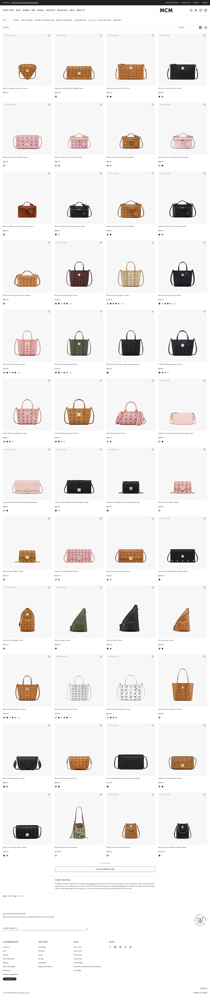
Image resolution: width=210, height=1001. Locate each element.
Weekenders (117, 20)
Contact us (185, 3)
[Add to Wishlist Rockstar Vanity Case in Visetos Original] (49, 243)
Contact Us (6, 947)
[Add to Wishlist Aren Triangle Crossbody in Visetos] (49, 36)
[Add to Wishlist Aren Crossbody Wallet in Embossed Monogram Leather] (152, 726)
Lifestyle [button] (50, 10)
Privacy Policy (78, 955)
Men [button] (33, 10)
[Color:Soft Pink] (4, 165)
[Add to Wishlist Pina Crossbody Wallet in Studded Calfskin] (204, 519)
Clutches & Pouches (104, 20)
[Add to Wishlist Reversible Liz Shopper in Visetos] (204, 657)
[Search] (191, 10)
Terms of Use (77, 951)
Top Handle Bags (80, 20)
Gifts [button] (71, 10)
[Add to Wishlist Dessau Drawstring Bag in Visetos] (152, 795)
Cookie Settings (78, 963)
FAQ (4, 951)
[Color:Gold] (56, 855)
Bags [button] (18, 10)
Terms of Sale (78, 947)
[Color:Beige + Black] (61, 303)
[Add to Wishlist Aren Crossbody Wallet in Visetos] (49, 105)
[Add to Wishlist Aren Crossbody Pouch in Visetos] (152, 36)
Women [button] (26, 10)
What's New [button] (8, 10)
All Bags (16, 20)
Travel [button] (40, 10)
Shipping (5, 963)
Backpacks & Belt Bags (64, 20)
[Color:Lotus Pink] (159, 165)
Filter (181, 27)
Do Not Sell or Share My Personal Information (87, 966)
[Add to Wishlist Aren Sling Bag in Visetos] (49, 588)
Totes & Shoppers (27, 20)
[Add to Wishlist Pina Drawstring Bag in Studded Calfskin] (204, 795)
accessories (91, 884)
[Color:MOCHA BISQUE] (4, 234)
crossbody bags (121, 886)
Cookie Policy (78, 959)
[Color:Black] (110, 96)
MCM (5, 896)
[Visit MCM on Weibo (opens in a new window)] (125, 947)
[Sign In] (195, 10)
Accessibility (77, 970)
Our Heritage (42, 947)
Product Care (6, 970)
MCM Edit (41, 951)
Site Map (41, 959)
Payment (5, 955)
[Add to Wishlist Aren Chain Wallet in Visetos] (204, 450)
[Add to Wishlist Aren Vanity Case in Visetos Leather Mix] (101, 105)
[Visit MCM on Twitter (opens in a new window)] (120, 947)
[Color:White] (167, 372)
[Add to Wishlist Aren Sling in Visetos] (101, 588)
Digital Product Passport (45, 966)
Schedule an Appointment (10, 974)
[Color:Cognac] (56, 96)
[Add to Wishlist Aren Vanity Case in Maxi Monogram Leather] (204, 105)
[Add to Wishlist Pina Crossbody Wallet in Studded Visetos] (101, 36)
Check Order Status (8, 959)
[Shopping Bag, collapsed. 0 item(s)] (205, 10)
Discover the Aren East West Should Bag (24, 3)
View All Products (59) (105, 869)
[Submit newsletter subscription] (87, 928)
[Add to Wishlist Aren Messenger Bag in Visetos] (49, 726)
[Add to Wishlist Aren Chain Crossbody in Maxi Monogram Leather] (204, 381)
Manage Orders (172, 3)
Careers (40, 955)
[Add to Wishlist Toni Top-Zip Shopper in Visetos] (101, 243)
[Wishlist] (200, 10)
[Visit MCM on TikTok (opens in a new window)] (130, 947)
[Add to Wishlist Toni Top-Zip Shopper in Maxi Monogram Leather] (152, 312)
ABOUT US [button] (80, 10)
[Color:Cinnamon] (56, 303)
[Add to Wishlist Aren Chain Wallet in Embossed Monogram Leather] (49, 450)
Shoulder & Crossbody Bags (44, 20)
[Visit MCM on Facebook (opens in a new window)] (110, 947)
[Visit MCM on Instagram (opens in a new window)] (115, 947)
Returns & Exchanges (9, 966)
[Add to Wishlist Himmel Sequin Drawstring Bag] (101, 795)
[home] (166, 12)
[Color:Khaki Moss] (67, 303)
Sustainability (42, 963)
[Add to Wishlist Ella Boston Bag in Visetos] (152, 381)
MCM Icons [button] (62, 10)
